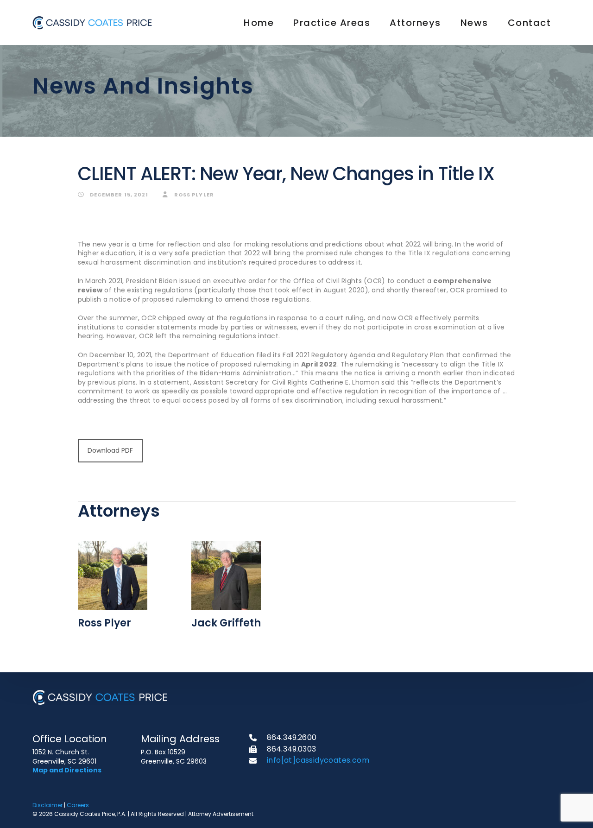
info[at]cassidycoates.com (318, 760)
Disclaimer (47, 805)
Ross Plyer (104, 623)
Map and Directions (66, 770)
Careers (78, 805)
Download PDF (110, 450)
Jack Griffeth (226, 623)
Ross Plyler (193, 194)
